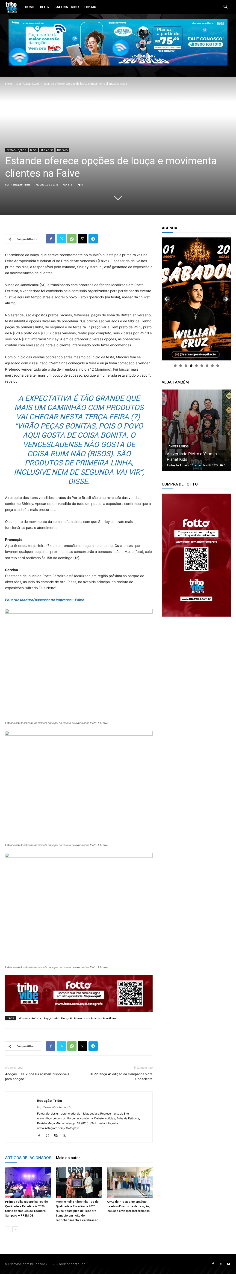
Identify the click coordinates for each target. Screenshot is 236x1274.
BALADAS (174, 452)
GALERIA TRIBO (66, 7)
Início (8, 84)
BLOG (44, 7)
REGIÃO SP (47, 150)
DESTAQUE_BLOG (27, 84)
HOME (30, 7)
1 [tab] (175, 365)
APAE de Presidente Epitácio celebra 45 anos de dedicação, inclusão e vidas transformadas (128, 1206)
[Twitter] (61, 238)
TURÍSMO (62, 150)
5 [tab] (196, 365)
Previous (167, 299)
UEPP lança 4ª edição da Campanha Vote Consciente (121, 1076)
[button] (225, 7)
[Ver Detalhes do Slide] (196, 555)
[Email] (82, 238)
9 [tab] (217, 365)
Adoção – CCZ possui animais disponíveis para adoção (37, 1076)
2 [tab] (180, 365)
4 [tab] (191, 365)
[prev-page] (8, 1229)
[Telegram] (93, 238)
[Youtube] (228, 1264)
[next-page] (15, 1229)
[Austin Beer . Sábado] (196, 430)
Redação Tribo (20, 184)
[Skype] (57, 1136)
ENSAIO (90, 7)
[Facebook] (50, 238)
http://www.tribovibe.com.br (54, 1107)
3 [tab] (186, 365)
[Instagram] (49, 1136)
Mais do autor (68, 1157)
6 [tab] (202, 365)
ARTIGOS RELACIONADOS (28, 1157)
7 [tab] (207, 365)
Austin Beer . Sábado (185, 459)
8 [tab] (212, 365)
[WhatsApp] (72, 238)
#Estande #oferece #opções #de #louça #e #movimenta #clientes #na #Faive (68, 1018)
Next (226, 299)
